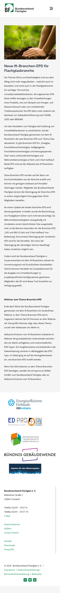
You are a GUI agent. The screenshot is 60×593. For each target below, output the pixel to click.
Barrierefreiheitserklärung (16, 574)
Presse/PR (9, 549)
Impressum (9, 569)
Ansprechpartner (12, 524)
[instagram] (25, 580)
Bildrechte (37, 574)
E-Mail (7, 516)
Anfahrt (7, 528)
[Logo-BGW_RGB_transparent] (30, 449)
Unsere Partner (11, 532)
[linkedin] (34, 580)
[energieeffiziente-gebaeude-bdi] (25, 396)
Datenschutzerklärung (28, 569)
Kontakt (8, 541)
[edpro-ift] (25, 414)
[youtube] (30, 580)
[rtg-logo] (25, 431)
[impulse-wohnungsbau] (25, 462)
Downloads (9, 545)
